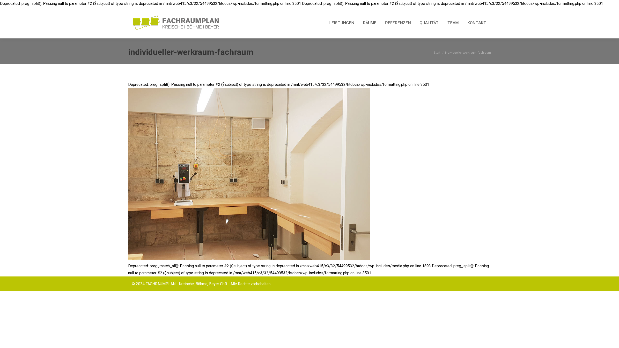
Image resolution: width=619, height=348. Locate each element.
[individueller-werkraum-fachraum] (309, 174)
